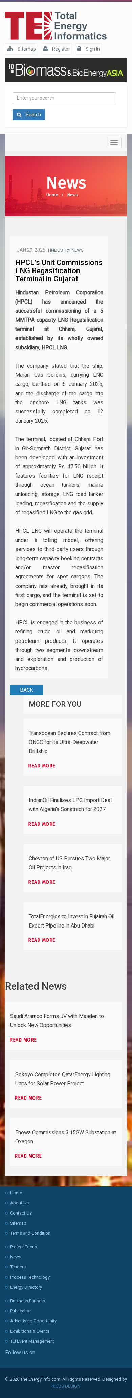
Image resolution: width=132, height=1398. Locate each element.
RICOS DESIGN (66, 1386)
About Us (19, 1202)
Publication (21, 1310)
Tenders (18, 1266)
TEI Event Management (32, 1341)
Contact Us (21, 1213)
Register (60, 49)
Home (52, 194)
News (72, 194)
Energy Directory (26, 1287)
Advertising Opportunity (33, 1320)
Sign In (92, 49)
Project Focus (23, 1246)
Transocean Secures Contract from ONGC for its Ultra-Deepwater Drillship (69, 742)
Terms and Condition (30, 1233)
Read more (42, 766)
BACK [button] (26, 690)
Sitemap (26, 49)
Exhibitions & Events (29, 1331)
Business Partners (27, 1300)
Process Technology (30, 1277)
